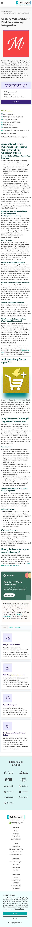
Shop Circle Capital (16, 862)
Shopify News (16, 880)
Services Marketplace (6, 11)
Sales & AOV (16, 846)
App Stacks (16, 867)
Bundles (16, 870)
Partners (16, 864)
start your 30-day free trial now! (15, 564)
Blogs (16, 877)
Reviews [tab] (17, 627)
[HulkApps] (23, 3)
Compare (16, 883)
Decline (15, 918)
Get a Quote (16, 102)
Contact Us (16, 836)
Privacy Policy (19, 909)
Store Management (16, 854)
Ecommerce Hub (16, 885)
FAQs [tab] (10, 627)
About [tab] (4, 627)
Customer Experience (16, 849)
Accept (15, 913)
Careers (16, 833)
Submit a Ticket (16, 839)
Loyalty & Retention (16, 852)
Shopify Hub (16, 888)
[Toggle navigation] (2, 3)
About (16, 831)
